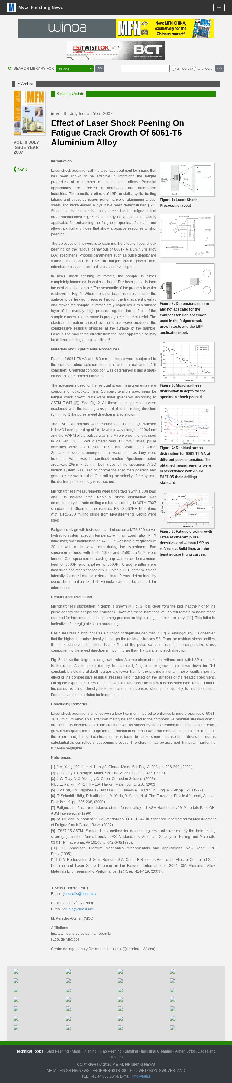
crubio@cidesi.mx (78, 909)
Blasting (131, 1051)
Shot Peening (58, 1051)
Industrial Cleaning (156, 1051)
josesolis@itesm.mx (79, 894)
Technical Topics (30, 1051)
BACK (21, 170)
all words (184, 68)
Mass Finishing (84, 1051)
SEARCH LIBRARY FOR (34, 68)
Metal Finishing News (40, 7)
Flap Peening (111, 1051)
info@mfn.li (141, 1076)
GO (100, 68)
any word (205, 68)
